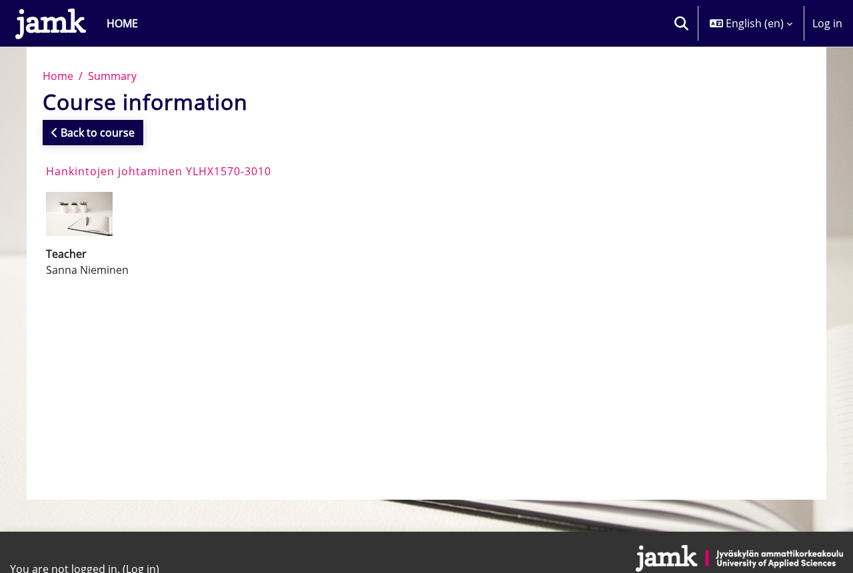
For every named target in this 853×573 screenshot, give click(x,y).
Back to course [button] (96, 132)
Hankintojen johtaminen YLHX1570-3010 (158, 171)
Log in (827, 23)
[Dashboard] (51, 23)
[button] (681, 23)
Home (58, 76)
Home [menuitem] (122, 23)
